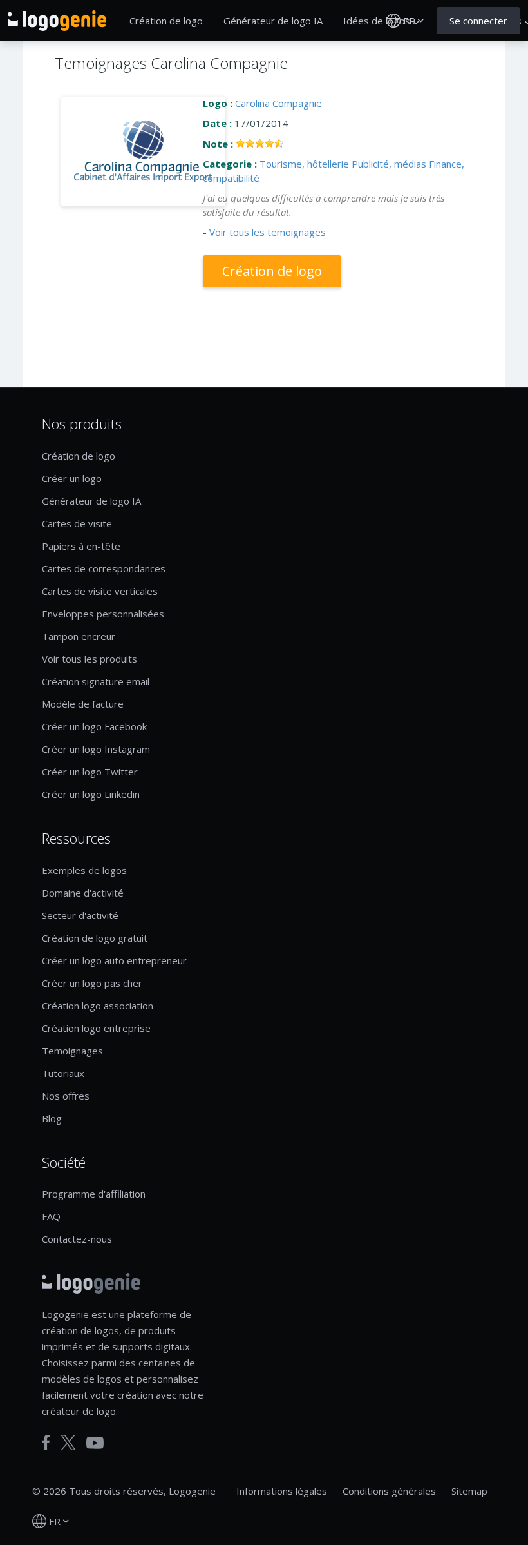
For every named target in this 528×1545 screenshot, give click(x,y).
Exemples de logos (84, 870)
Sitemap (469, 1490)
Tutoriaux (63, 1073)
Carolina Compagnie (278, 103)
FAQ (51, 1216)
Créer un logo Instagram (96, 749)
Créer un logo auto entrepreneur (114, 960)
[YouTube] (95, 1443)
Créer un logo (72, 478)
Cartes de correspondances (103, 568)
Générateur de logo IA (273, 20)
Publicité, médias (389, 163)
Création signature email (95, 681)
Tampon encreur (78, 636)
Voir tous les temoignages (267, 232)
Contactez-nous (77, 1238)
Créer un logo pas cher (92, 983)
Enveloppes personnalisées (103, 613)
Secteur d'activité (80, 915)
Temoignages (72, 1050)
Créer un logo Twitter (90, 771)
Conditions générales (389, 1490)
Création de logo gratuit (94, 937)
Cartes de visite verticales (100, 591)
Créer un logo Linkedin (91, 794)
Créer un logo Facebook (94, 726)
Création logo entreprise (96, 1028)
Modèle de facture (83, 703)
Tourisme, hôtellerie (304, 163)
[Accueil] (57, 20)
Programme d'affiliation (94, 1193)
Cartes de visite (77, 523)
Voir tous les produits (89, 658)
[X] (68, 1442)
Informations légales (281, 1490)
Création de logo (166, 20)
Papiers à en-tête (81, 545)
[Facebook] (46, 1442)
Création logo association (97, 1005)
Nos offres (66, 1095)
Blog (52, 1118)
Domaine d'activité (83, 892)
